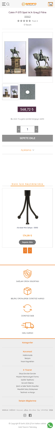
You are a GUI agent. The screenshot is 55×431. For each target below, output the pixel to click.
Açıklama (26, 150)
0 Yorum (27, 24)
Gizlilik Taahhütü (27, 380)
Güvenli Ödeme (27, 383)
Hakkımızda (27, 355)
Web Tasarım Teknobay (27, 427)
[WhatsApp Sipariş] (50, 425)
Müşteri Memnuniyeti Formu (27, 377)
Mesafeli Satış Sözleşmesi (27, 389)
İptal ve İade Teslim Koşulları (27, 386)
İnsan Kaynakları (27, 361)
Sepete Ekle (27, 242)
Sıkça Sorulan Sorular (27, 373)
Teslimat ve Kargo (27, 392)
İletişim (27, 358)
